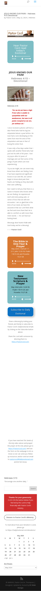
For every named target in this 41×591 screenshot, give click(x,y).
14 (15, 548)
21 (15, 552)
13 (10, 548)
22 (19, 552)
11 (34, 545)
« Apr (6, 558)
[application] (20, 57)
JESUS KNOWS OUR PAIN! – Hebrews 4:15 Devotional (19, 14)
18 (34, 548)
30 (24, 555)
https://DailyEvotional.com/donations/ (22, 530)
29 (19, 555)
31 (29, 555)
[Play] (12, 56)
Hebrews (32, 18)
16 (24, 548)
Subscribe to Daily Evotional (20, 311)
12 (5, 548)
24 (29, 552)
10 (29, 545)
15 (19, 548)
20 (10, 552)
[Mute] (22, 59)
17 (29, 548)
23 (24, 552)
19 (5, 552)
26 (5, 555)
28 (15, 555)
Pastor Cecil (10, 18)
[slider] (27, 59)
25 (34, 552)
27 (10, 555)
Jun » (11, 558)
